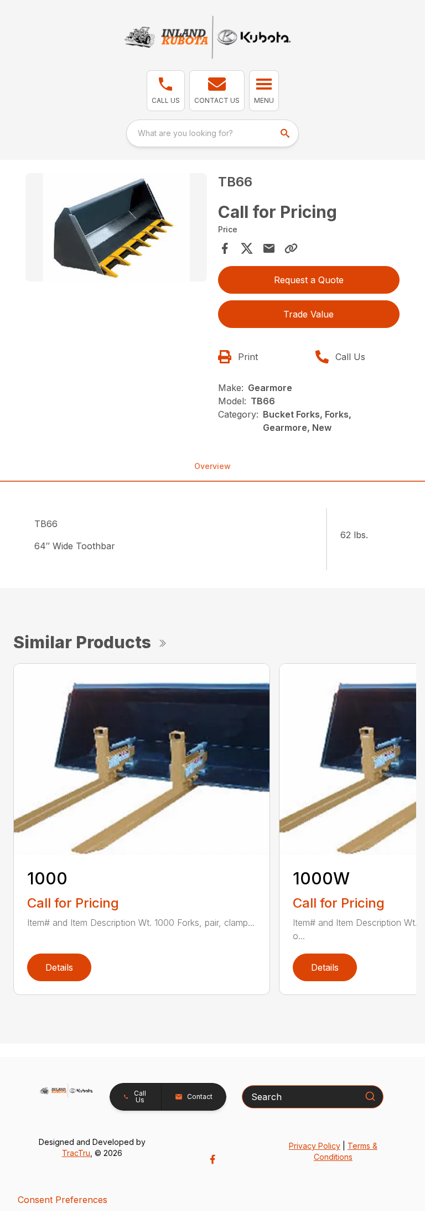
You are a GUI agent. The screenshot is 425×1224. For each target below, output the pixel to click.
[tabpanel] (116, 229)
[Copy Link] (291, 248)
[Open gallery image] (116, 227)
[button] (166, 90)
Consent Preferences (62, 1199)
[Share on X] (246, 248)
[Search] (370, 1096)
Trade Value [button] (308, 314)
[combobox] (212, 133)
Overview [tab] (212, 466)
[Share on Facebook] (224, 248)
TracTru (76, 1153)
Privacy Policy (314, 1145)
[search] (286, 133)
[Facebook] (212, 1159)
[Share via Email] (269, 248)
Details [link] (59, 967)
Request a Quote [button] (309, 279)
